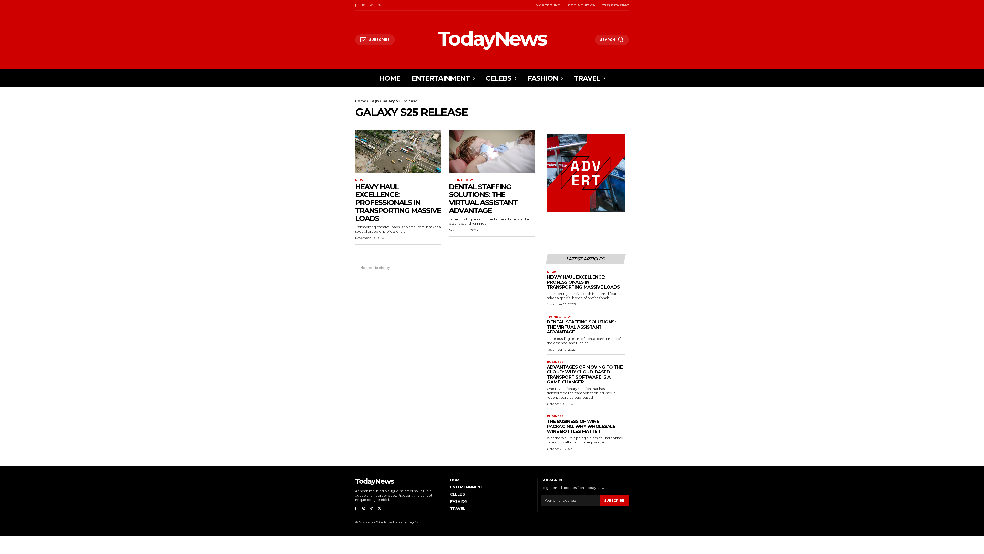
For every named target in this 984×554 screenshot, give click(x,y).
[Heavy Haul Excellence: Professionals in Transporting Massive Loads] (398, 151)
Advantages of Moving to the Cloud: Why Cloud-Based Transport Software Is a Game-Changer (585, 374)
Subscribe (614, 500)
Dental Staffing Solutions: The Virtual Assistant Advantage (483, 198)
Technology (461, 180)
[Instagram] (363, 5)
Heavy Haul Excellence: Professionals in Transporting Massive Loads (398, 202)
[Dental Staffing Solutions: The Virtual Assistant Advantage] (492, 151)
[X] (379, 5)
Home (360, 101)
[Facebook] (355, 5)
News (360, 180)
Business (555, 362)
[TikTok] (371, 5)
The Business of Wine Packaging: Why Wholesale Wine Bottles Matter (581, 426)
